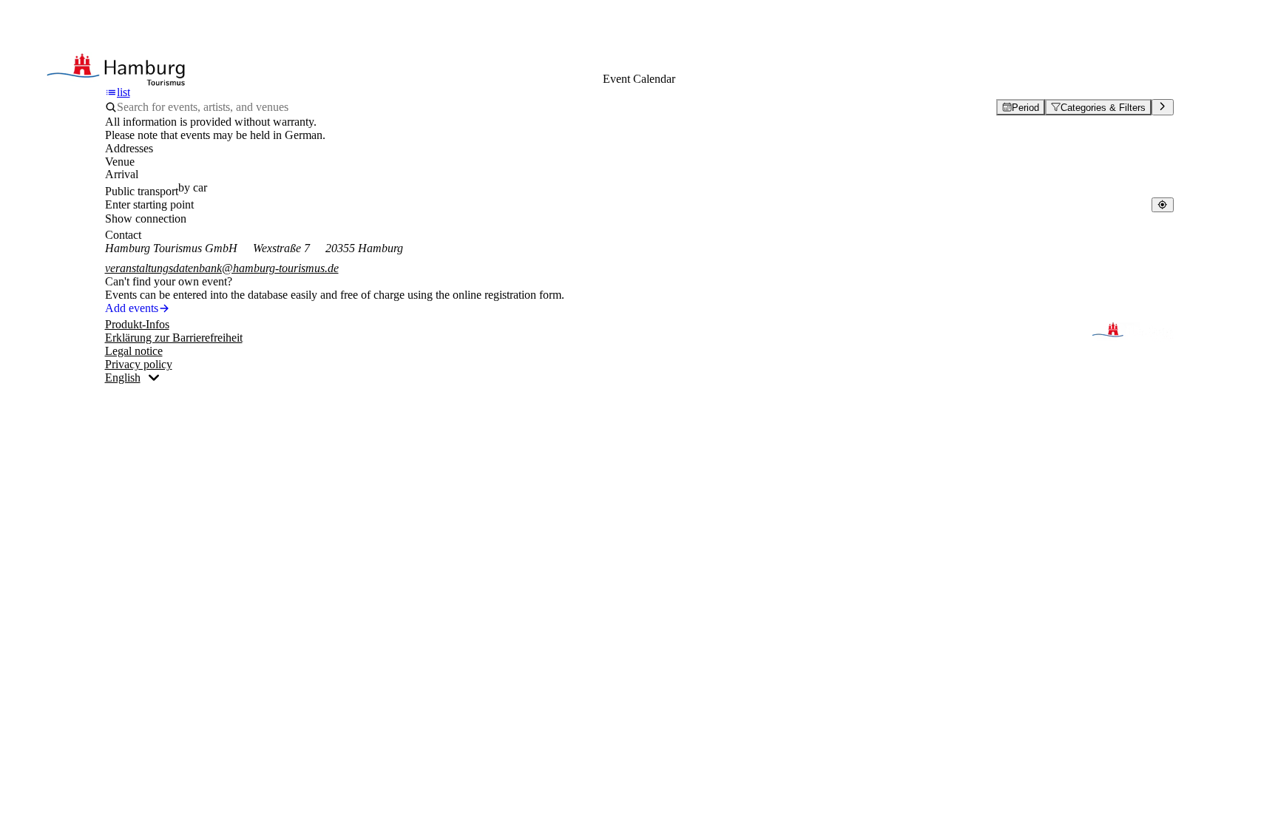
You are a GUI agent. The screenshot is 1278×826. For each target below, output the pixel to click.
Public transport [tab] (141, 191)
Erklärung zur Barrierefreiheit (174, 337)
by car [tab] (192, 187)
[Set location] (1162, 204)
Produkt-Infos (137, 324)
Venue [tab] (120, 161)
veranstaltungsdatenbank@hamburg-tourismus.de (222, 268)
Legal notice (134, 351)
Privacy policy (138, 364)
